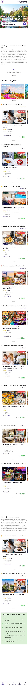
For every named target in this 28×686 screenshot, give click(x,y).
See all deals (23, 107)
